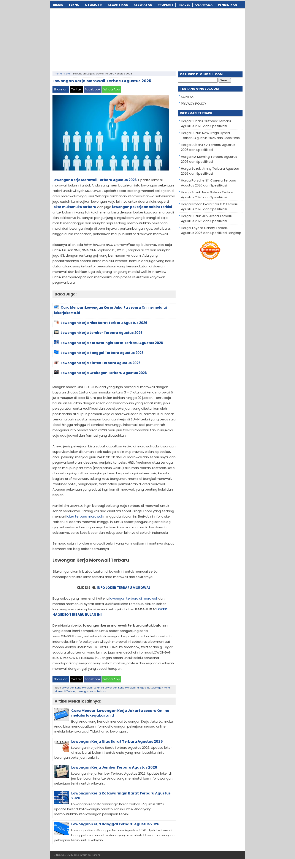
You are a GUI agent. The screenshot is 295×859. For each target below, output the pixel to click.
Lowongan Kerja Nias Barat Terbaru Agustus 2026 (117, 741)
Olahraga (204, 5)
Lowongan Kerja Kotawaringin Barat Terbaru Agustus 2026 (121, 796)
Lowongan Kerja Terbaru (91, 691)
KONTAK (187, 96)
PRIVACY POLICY (193, 103)
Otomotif (93, 5)
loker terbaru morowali (85, 516)
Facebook (92, 89)
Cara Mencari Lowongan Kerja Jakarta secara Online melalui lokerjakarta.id (120, 713)
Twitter (76, 89)
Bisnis (58, 5)
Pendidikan (227, 5)
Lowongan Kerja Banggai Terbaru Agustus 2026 (115, 824)
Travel (184, 5)
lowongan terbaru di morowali (133, 598)
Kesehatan (143, 5)
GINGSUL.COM (62, 855)
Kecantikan (118, 5)
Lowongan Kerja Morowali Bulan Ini (83, 687)
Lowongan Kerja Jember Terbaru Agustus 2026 (114, 767)
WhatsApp (111, 89)
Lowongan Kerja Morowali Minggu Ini (127, 687)
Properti (165, 5)
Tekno (73, 5)
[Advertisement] (147, 39)
